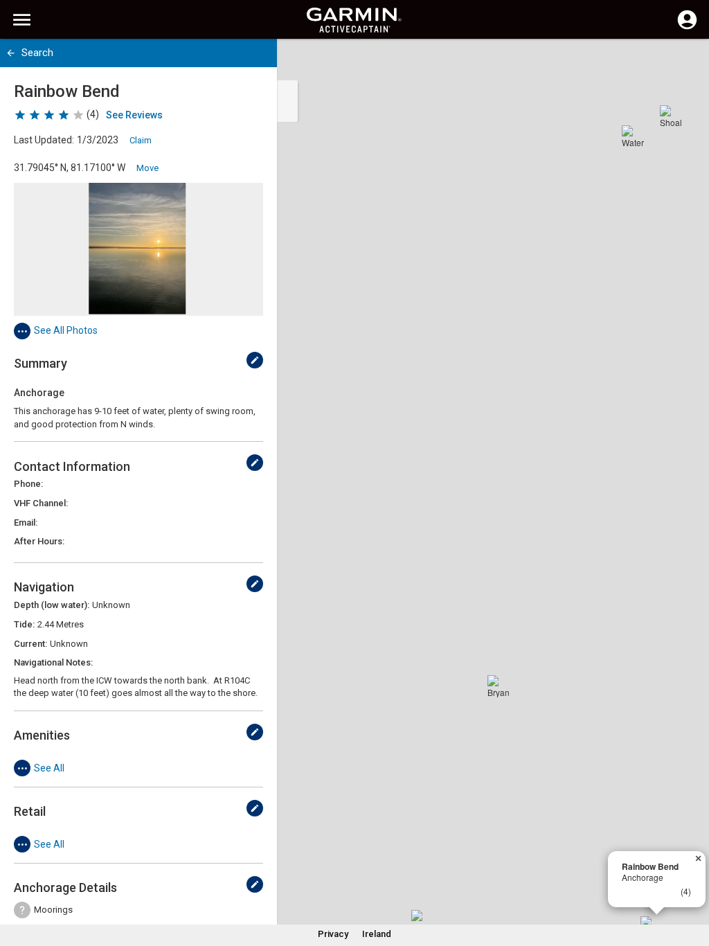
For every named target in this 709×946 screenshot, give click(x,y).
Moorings (53, 909)
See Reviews (134, 115)
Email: (25, 522)
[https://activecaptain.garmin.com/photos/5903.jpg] (138, 249)
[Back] (10, 53)
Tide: (24, 624)
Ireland (376, 934)
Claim (140, 140)
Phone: (28, 484)
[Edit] (254, 360)
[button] (691, 883)
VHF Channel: (41, 503)
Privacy (333, 934)
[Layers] (685, 62)
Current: (30, 644)
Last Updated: (44, 139)
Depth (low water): (51, 605)
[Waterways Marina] (633, 136)
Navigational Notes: (53, 662)
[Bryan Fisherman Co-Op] (498, 686)
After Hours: (39, 541)
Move (147, 168)
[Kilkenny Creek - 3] (422, 921)
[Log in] (687, 27)
